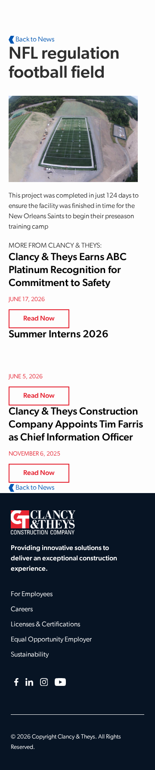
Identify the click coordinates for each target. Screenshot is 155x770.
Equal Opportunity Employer (51, 639)
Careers (22, 609)
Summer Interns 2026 (58, 335)
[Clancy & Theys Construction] (43, 522)
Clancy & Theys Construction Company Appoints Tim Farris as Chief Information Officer (76, 425)
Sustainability (30, 654)
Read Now (39, 318)
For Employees (32, 594)
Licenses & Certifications (45, 624)
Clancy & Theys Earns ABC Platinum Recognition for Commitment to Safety (68, 270)
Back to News (34, 39)
